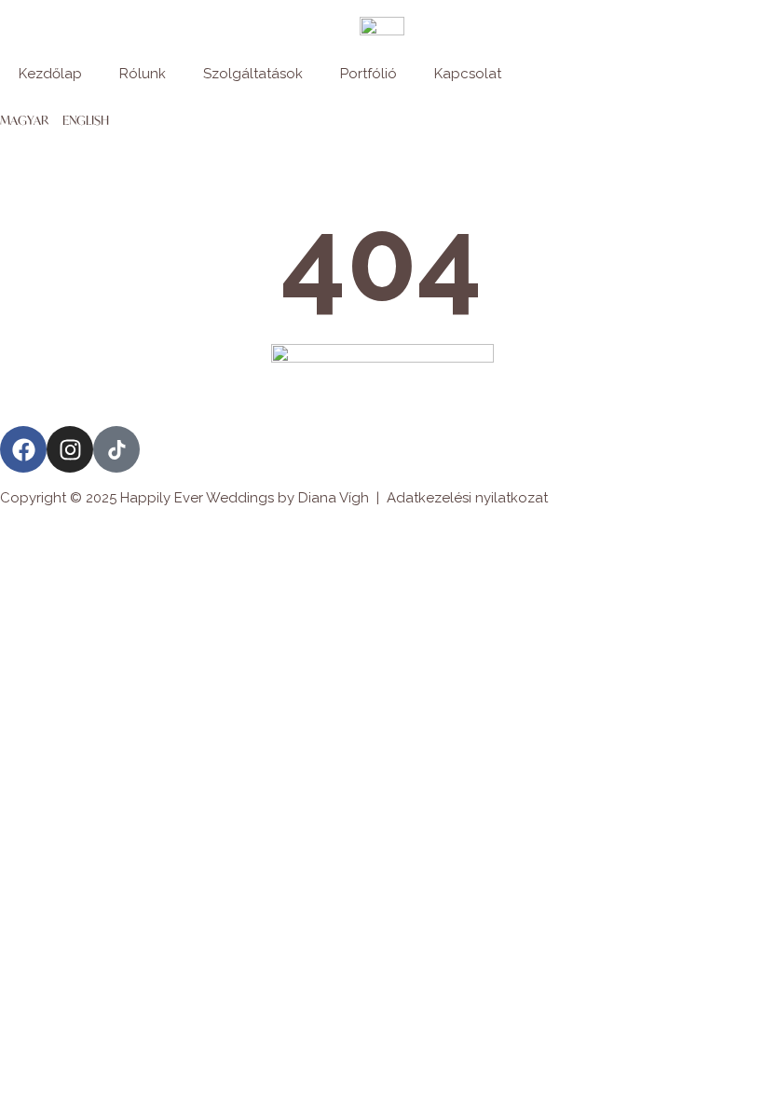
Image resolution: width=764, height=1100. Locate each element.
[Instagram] (70, 449)
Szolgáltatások (253, 73)
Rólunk (142, 73)
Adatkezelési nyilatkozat (467, 497)
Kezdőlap (50, 73)
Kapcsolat (467, 73)
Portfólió (368, 73)
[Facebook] (23, 449)
